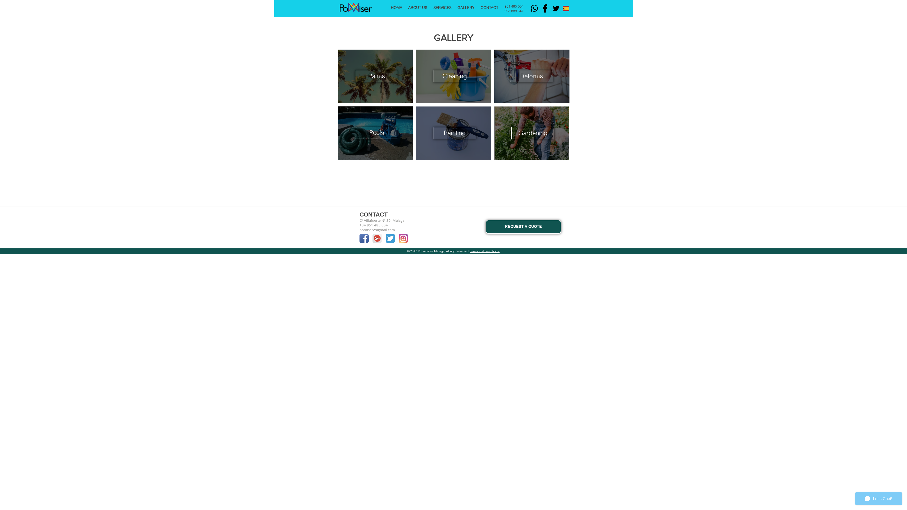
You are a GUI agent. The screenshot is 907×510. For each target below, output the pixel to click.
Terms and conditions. (485, 251)
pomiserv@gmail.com (377, 229)
